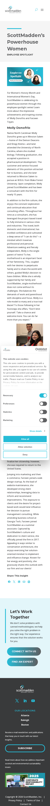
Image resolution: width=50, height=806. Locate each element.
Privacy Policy (15, 800)
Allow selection (25, 447)
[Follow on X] (17, 700)
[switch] (43, 404)
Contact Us (25, 804)
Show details (36, 431)
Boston (25, 724)
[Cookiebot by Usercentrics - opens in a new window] (35, 349)
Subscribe (25, 748)
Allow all (25, 439)
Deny (25, 454)
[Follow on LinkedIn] (25, 700)
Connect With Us (24, 651)
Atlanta (25, 715)
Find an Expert (22, 661)
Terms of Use (33, 800)
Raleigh (25, 720)
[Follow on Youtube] (33, 700)
